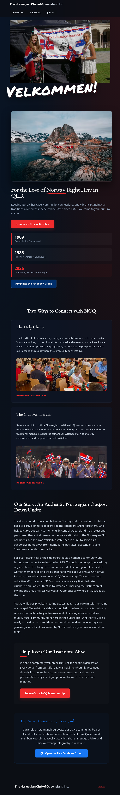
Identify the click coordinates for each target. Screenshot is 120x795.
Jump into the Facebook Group (33, 283)
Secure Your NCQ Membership (45, 693)
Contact (101, 786)
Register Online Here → (30, 482)
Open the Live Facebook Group (63, 753)
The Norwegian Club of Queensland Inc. (37, 4)
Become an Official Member (32, 224)
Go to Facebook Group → (31, 395)
